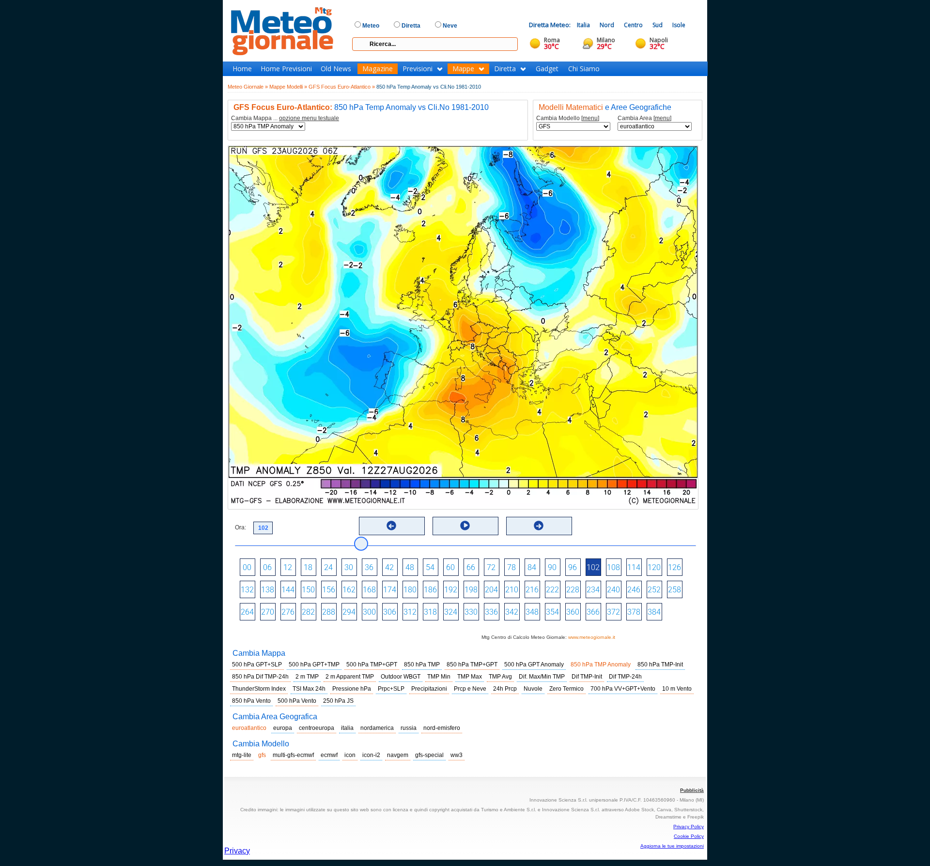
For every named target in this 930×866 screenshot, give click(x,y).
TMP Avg (500, 676)
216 (532, 589)
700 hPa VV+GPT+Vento (622, 688)
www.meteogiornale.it (591, 637)
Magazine (377, 68)
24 (328, 567)
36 (369, 567)
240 (613, 589)
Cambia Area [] (644, 118)
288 (328, 612)
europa (282, 728)
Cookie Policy (689, 836)
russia (409, 728)
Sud (657, 25)
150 (308, 589)
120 (654, 567)
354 (552, 612)
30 (348, 567)
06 (267, 567)
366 (593, 612)
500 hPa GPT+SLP (257, 664)
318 (430, 612)
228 (572, 589)
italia (347, 728)
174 (389, 589)
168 (369, 589)
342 (511, 612)
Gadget (547, 68)
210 (511, 589)
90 (552, 567)
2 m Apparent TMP (350, 676)
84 (531, 567)
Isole (678, 25)
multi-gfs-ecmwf (293, 755)
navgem (397, 755)
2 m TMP (307, 676)
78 (511, 567)
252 (654, 589)
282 (308, 612)
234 (593, 589)
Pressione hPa (351, 688)
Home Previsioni (286, 68)
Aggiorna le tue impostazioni (672, 846)
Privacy (237, 851)
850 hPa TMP (422, 664)
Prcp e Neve (470, 688)
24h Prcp (505, 688)
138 (267, 589)
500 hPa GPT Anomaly (534, 664)
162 (349, 589)
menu (590, 118)
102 (593, 567)
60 (450, 567)
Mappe (463, 68)
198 (471, 589)
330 (471, 612)
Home (242, 68)
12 (287, 567)
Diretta (505, 68)
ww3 (456, 755)
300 (369, 612)
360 (572, 612)
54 (430, 567)
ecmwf (329, 755)
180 (410, 589)
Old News (336, 68)
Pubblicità (692, 790)
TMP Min (438, 676)
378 (633, 612)
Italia (583, 25)
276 (287, 612)
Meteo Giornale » (248, 87)
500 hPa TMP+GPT (371, 664)
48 (409, 567)
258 (674, 589)
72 (491, 567)
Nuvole (533, 688)
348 (532, 612)
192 (450, 589)
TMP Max (469, 676)
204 (491, 589)
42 (389, 567)
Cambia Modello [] (567, 118)
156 (328, 589)
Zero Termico (566, 688)
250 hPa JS (338, 700)
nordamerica (377, 728)
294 (349, 612)
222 (552, 589)
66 (470, 567)
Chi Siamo (584, 68)
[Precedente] (391, 525)
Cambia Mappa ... (285, 118)
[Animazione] (465, 525)
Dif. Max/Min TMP (542, 676)
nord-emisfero (441, 728)
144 (287, 589)
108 (613, 567)
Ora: (240, 527)
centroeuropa (316, 728)
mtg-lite (241, 755)
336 (491, 612)
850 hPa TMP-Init (660, 664)
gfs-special (429, 755)
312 (410, 612)
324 (450, 612)
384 (654, 612)
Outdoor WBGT (400, 676)
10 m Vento (677, 688)
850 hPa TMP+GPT (472, 664)
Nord (607, 25)
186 (430, 589)
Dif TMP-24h (625, 676)
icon (350, 755)
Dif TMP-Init (587, 676)
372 (613, 612)
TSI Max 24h (309, 688)
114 (633, 567)
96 (572, 567)
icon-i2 (371, 755)
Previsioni (418, 68)
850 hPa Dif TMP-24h (260, 676)
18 (308, 567)
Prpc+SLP (391, 688)
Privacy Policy (688, 826)
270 (267, 612)
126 (674, 567)
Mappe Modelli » (288, 87)
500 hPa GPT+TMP (314, 664)
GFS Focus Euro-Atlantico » (342, 87)
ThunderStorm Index (259, 688)
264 (247, 612)
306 (389, 612)
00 (247, 567)
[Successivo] (539, 525)
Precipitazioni (429, 688)
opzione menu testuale (309, 118)
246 (633, 589)
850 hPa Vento (251, 700)
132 (247, 589)
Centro (633, 25)
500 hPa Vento (297, 700)
